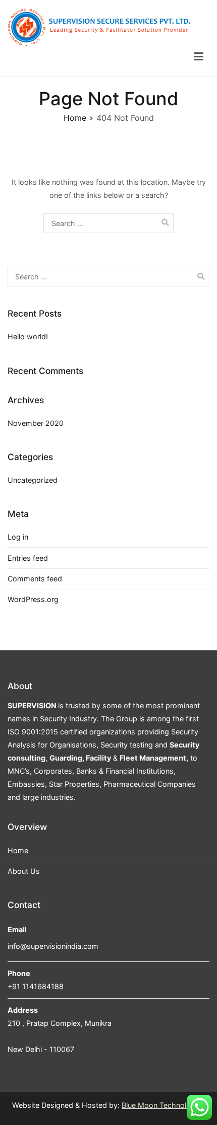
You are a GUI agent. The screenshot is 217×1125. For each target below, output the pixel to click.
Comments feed (35, 578)
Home (18, 850)
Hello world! (28, 336)
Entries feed (28, 558)
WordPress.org (33, 599)
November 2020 (36, 423)
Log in (18, 537)
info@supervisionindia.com (53, 946)
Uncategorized (33, 480)
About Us (24, 871)
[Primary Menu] (198, 58)
